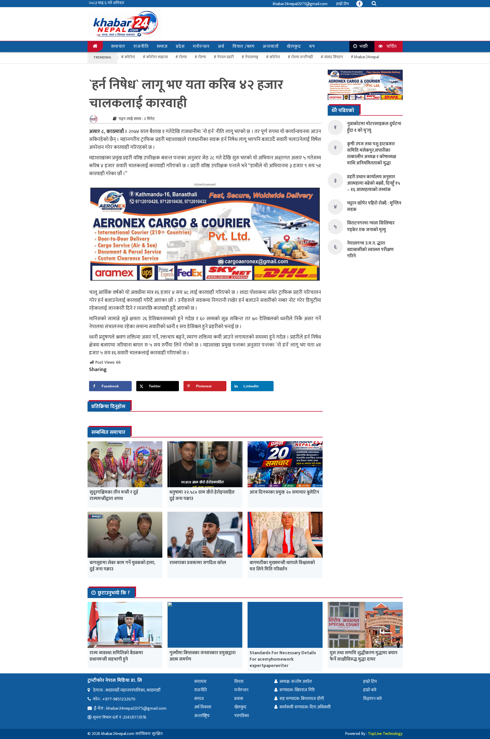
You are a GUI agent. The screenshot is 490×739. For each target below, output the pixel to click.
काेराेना (130, 57)
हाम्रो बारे (369, 690)
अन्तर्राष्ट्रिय (202, 715)
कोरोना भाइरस (157, 57)
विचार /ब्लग (243, 46)
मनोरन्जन (201, 46)
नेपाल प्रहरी (225, 57)
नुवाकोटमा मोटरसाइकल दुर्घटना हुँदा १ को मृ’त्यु (374, 127)
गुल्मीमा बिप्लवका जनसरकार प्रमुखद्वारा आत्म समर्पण (202, 656)
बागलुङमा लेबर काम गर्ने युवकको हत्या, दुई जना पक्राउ (122, 566)
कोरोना (275, 57)
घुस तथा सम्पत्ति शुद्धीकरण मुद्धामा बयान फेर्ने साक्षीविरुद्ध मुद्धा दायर (363, 656)
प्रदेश (180, 46)
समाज (162, 46)
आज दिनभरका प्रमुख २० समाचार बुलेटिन (284, 492)
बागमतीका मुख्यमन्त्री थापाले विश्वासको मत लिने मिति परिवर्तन (282, 566)
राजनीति (141, 46)
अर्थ (221, 46)
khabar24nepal (366, 57)
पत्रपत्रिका (241, 715)
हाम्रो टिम (342, 4)
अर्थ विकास (202, 707)
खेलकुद (294, 46)
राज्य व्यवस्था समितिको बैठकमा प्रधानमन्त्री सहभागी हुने (116, 656)
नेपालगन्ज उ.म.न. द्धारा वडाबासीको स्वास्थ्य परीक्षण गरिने (370, 250)
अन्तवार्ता (271, 46)
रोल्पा (202, 57)
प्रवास (238, 698)
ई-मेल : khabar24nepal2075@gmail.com (130, 708)
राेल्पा (183, 57)
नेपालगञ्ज (251, 57)
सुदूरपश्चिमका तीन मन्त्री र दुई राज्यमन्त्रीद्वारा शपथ (114, 495)
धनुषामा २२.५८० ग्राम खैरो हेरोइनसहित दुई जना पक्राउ (202, 495)
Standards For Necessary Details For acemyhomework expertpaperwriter (283, 659)
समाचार (118, 46)
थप (312, 46)
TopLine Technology (385, 733)
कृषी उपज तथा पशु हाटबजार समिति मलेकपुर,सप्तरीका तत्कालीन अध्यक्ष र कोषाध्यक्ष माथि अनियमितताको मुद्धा (371, 153)
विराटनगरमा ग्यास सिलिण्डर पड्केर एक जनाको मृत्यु (371, 226)
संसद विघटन (333, 57)
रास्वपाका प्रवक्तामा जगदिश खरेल (197, 563)
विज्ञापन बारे (372, 698)
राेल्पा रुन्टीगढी (302, 57)
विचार (238, 681)
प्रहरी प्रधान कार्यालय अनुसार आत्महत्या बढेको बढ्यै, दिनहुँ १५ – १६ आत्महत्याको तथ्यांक (373, 183)
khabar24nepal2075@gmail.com (300, 4)
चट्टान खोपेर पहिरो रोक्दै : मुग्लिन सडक (374, 206)
